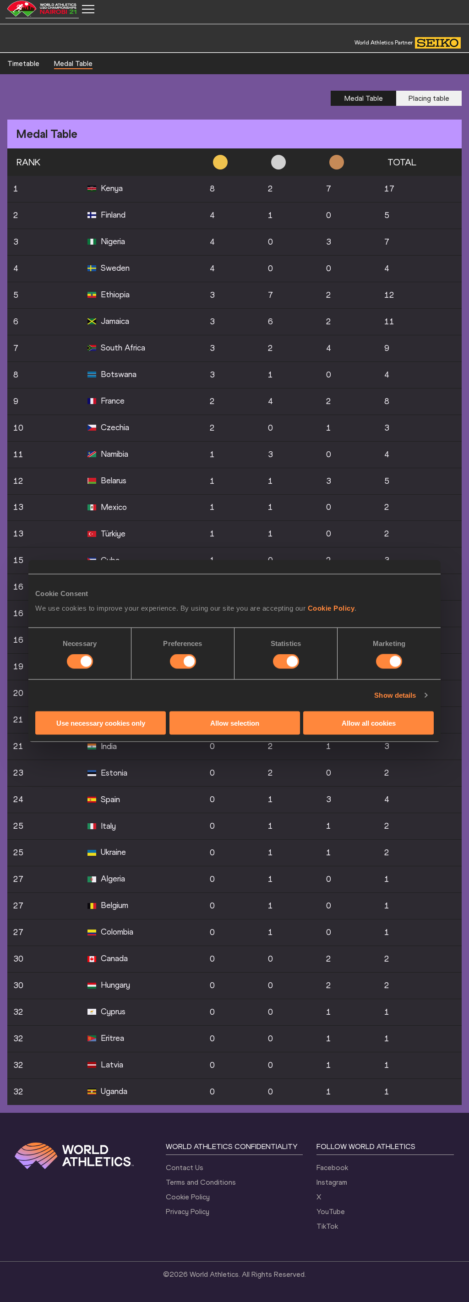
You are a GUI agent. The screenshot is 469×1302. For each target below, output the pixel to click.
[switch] (183, 661)
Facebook (332, 1167)
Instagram (331, 1182)
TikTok (327, 1226)
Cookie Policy (331, 608)
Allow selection (234, 723)
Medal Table (73, 63)
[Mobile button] (88, 9)
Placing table (429, 98)
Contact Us (184, 1167)
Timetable (23, 63)
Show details (395, 695)
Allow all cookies (369, 723)
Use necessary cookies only (100, 723)
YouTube (330, 1211)
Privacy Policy (187, 1211)
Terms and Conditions (201, 1182)
